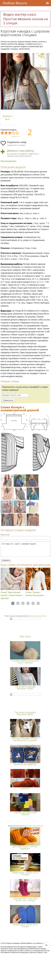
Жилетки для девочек (25, 764)
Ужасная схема (2, 133)
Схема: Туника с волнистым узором (35, 594)
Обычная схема (10, 133)
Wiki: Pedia (25, 636)
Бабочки (25, 788)
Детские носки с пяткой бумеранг (25, 847)
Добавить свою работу (20, 150)
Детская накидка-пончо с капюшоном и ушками (25, 739)
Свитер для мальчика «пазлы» (25, 813)
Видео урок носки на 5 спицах (25, 925)
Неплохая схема (6, 133)
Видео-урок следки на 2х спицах (25, 873)
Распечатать (8, 161)
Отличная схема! (17, 133)
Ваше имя (5, 534)
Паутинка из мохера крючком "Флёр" (25, 687)
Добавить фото (7, 117)
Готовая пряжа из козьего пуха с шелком (25, 661)
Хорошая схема (13, 133)
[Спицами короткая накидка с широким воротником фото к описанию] (25, 81)
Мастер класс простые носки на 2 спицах (25, 899)
